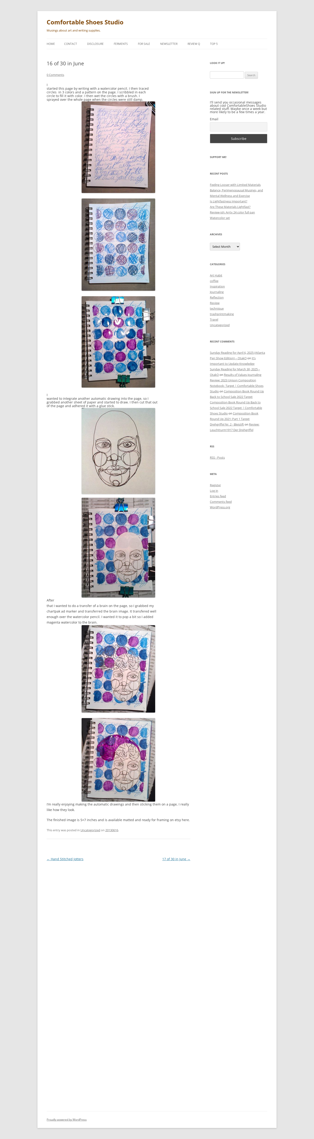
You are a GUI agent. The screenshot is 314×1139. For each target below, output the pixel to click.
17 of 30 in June (176, 859)
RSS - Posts (217, 457)
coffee (214, 281)
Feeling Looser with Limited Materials (235, 185)
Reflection (217, 297)
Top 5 (214, 44)
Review (215, 303)
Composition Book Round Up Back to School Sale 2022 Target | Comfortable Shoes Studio (236, 407)
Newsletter (168, 44)
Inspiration (217, 286)
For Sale (144, 44)
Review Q (194, 44)
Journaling (217, 292)
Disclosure (95, 44)
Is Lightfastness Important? (228, 201)
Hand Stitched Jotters (65, 859)
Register (215, 485)
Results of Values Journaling (242, 375)
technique (217, 308)
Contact (70, 44)
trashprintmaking (222, 314)
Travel (214, 319)
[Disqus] (118, 923)
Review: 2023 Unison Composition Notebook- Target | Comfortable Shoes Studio (236, 385)
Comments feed (221, 502)
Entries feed (218, 496)
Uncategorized (90, 830)
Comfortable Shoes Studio (85, 22)
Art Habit (216, 275)
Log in (214, 491)
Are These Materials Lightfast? (230, 207)
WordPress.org (220, 507)
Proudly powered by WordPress (67, 1120)
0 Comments (55, 75)
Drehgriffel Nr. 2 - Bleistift (227, 424)
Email (214, 119)
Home (51, 44)
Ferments (121, 44)
